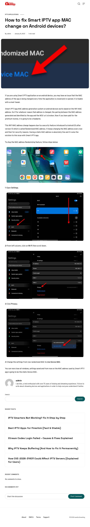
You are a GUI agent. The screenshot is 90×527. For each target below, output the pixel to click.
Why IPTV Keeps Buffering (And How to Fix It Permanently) (43, 448)
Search (7, 394)
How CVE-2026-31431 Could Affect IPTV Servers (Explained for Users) (43, 460)
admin (9, 34)
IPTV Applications (11, 14)
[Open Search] (79, 4)
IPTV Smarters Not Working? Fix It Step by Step (36, 417)
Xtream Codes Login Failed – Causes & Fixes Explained (40, 438)
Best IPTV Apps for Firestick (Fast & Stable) (34, 428)
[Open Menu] (84, 4)
